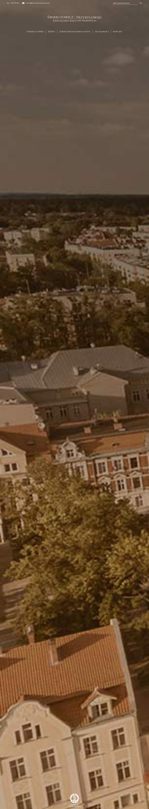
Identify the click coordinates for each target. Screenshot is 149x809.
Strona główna (35, 31)
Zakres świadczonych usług (75, 31)
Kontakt (117, 31)
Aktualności (102, 31)
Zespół (51, 31)
